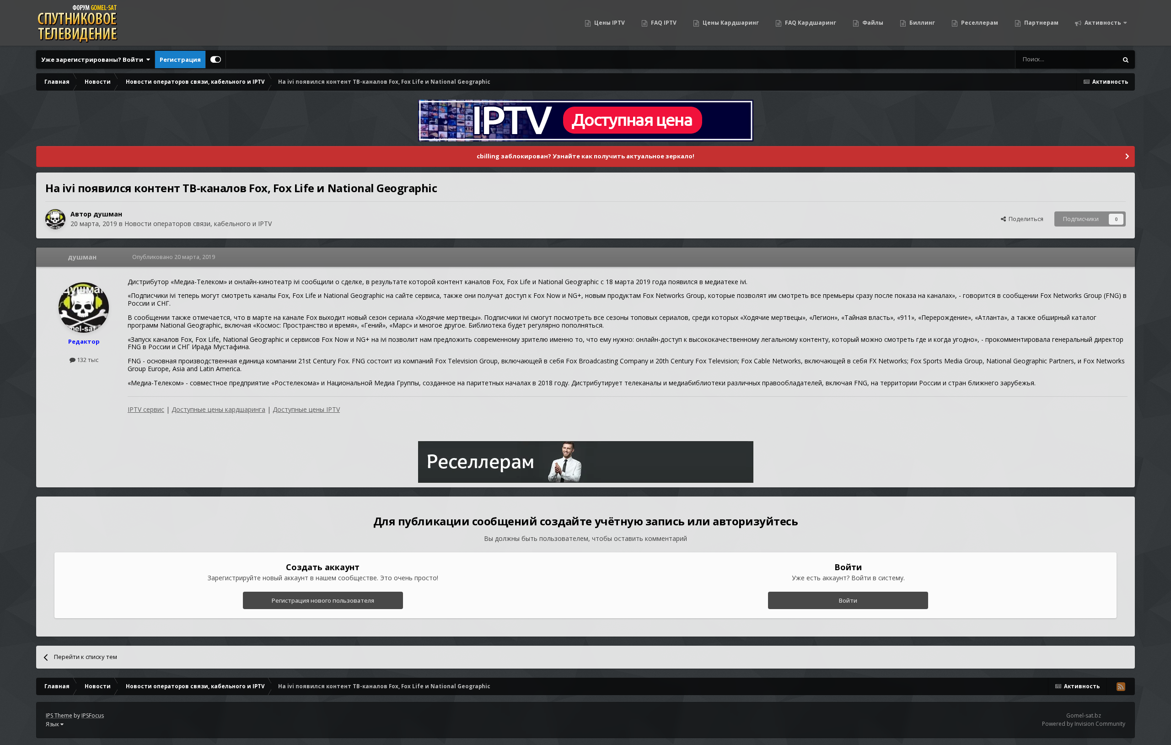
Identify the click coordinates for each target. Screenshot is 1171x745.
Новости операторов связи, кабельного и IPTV (198, 223)
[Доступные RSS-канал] (1121, 686)
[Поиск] (1125, 59)
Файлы (872, 23)
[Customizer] (216, 59)
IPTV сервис (146, 409)
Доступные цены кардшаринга (218, 409)
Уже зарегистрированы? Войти (93, 59)
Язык (53, 724)
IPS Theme (59, 715)
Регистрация (180, 59)
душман (107, 214)
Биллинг (921, 23)
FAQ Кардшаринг (810, 23)
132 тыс (86, 360)
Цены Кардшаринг (730, 23)
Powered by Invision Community (1083, 724)
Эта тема (1093, 59)
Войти (848, 600)
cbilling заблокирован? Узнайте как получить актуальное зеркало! (585, 156)
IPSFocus (92, 715)
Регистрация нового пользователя (323, 600)
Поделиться (1024, 219)
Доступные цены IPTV (306, 409)
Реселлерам (979, 23)
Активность (1102, 23)
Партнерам (1040, 23)
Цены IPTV (609, 23)
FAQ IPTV (663, 23)
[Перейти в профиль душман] (55, 219)
